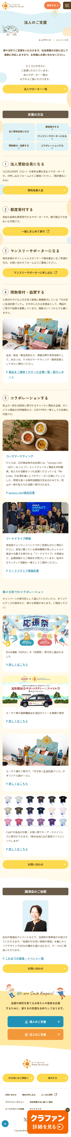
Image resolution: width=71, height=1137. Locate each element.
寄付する (52, 1078)
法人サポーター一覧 (35, 89)
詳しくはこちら (18, 664)
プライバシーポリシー (14, 1102)
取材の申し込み (29, 1094)
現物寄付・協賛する (19, 145)
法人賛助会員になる (19, 131)
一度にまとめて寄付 (33, 231)
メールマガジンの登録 (14, 1108)
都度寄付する (52, 126)
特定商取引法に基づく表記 (41, 1102)
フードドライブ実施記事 (24, 570)
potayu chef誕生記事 (22, 492)
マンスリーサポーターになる (52, 136)
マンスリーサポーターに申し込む (33, 272)
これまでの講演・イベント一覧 (24, 958)
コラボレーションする (52, 145)
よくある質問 (47, 1094)
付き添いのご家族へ (18, 1078)
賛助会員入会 (35, 190)
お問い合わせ (35, 864)
